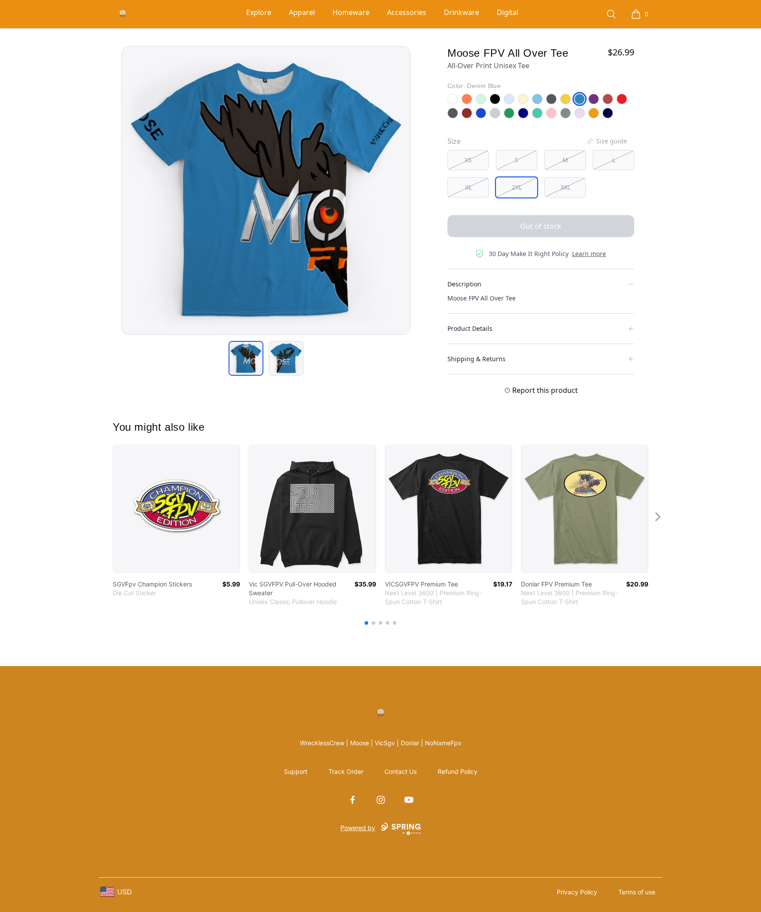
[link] (176, 508)
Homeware (350, 12)
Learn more (589, 253)
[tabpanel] (266, 190)
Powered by (357, 827)
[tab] (245, 358)
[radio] (468, 160)
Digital (507, 12)
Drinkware (461, 12)
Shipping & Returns (476, 359)
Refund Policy (457, 771)
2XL (517, 187)
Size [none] (454, 141)
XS (468, 160)
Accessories (406, 12)
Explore (258, 12)
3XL (565, 187)
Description (464, 284)
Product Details (469, 328)
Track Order (346, 771)
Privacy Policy (577, 892)
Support (295, 771)
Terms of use (636, 892)
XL (468, 187)
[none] (606, 141)
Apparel (302, 12)
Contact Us (400, 771)
